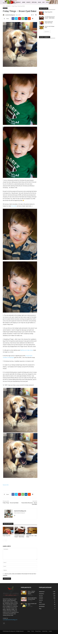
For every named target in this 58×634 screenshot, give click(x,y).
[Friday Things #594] (8, 530)
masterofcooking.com (10, 14)
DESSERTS (28, 2)
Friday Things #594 (6, 535)
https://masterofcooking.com (19, 512)
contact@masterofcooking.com (10, 619)
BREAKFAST (8, 6)
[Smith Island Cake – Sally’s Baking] (31, 530)
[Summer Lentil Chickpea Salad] (41, 27)
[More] (32, 18)
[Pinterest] (19, 18)
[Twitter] (16, 18)
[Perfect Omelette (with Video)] (24, 605)
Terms (32, 631)
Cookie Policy (44, 631)
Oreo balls (13, 206)
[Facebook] (13, 18)
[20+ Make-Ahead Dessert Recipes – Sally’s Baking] (20, 530)
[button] (53, 2)
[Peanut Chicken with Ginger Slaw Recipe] (41, 22)
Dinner (23, 2)
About (29, 631)
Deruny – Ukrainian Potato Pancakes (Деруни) (31, 592)
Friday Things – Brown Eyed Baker (11, 502)
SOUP (43, 2)
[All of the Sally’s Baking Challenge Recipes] (24, 599)
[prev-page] (4, 540)
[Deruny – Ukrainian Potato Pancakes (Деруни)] (24, 593)
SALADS (39, 2)
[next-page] (6, 540)
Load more (46, 31)
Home (13, 2)
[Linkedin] (26, 18)
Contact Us (48, 2)
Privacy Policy (38, 631)
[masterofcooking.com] (4, 15)
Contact (50, 631)
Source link (5, 485)
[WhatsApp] (22, 18)
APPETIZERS (34, 2)
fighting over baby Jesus (27, 350)
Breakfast (18, 2)
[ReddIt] (29, 18)
